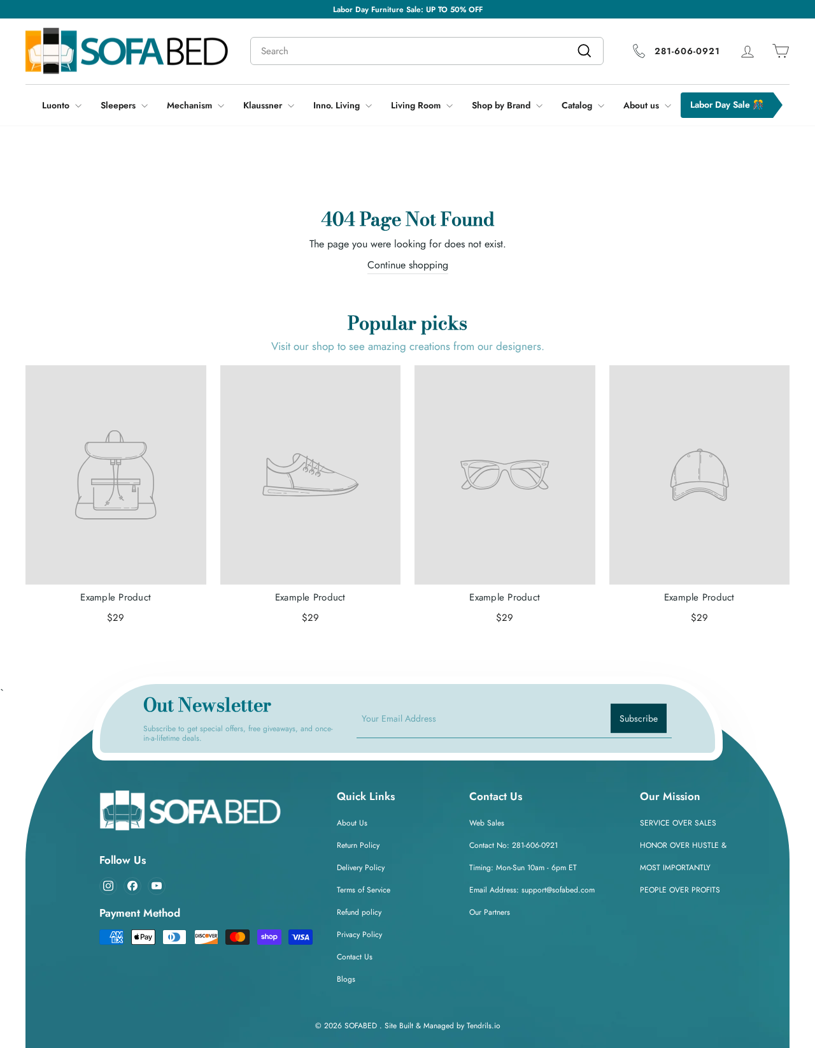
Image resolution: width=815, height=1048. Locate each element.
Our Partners (489, 912)
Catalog (578, 105)
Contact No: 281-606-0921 (513, 845)
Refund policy (359, 912)
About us (642, 105)
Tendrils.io (483, 1025)
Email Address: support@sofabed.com (532, 890)
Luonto (57, 105)
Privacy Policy (359, 934)
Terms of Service (363, 890)
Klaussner (264, 105)
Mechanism (191, 105)
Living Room (417, 105)
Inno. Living (337, 105)
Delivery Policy (361, 867)
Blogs (346, 979)
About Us (352, 823)
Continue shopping (407, 265)
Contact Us (354, 957)
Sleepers (119, 105)
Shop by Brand (502, 105)
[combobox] (427, 51)
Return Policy (358, 845)
